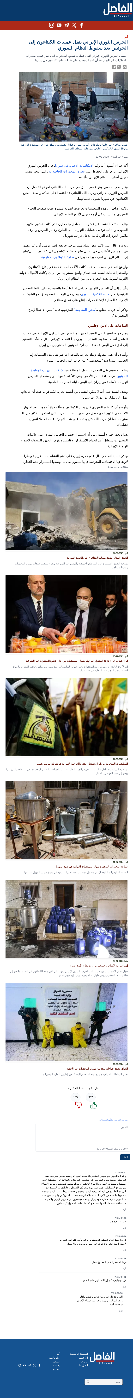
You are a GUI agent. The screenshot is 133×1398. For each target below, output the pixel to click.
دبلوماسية (54, 1357)
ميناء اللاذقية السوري (95, 294)
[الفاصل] (117, 10)
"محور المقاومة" (85, 309)
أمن (126, 36)
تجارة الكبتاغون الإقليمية (57, 257)
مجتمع (56, 1369)
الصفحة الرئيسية (79, 1353)
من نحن (83, 1361)
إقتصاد (56, 1365)
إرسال (125, 1157)
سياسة (56, 1361)
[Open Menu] (4, 6)
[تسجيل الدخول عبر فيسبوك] (125, 67)
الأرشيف (83, 1357)
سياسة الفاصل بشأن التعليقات (113, 1119)
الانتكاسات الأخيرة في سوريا (74, 165)
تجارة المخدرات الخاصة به (67, 171)
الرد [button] (125, 1209)
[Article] (66, 511)
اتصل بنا (83, 1365)
